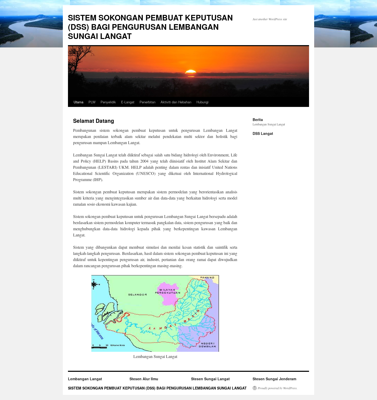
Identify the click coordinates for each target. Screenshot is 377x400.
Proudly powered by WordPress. (277, 388)
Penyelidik (108, 101)
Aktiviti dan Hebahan (176, 101)
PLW (91, 101)
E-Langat (127, 101)
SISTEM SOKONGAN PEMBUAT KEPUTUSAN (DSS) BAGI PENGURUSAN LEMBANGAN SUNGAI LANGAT (150, 26)
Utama (78, 101)
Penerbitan (147, 101)
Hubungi (202, 101)
